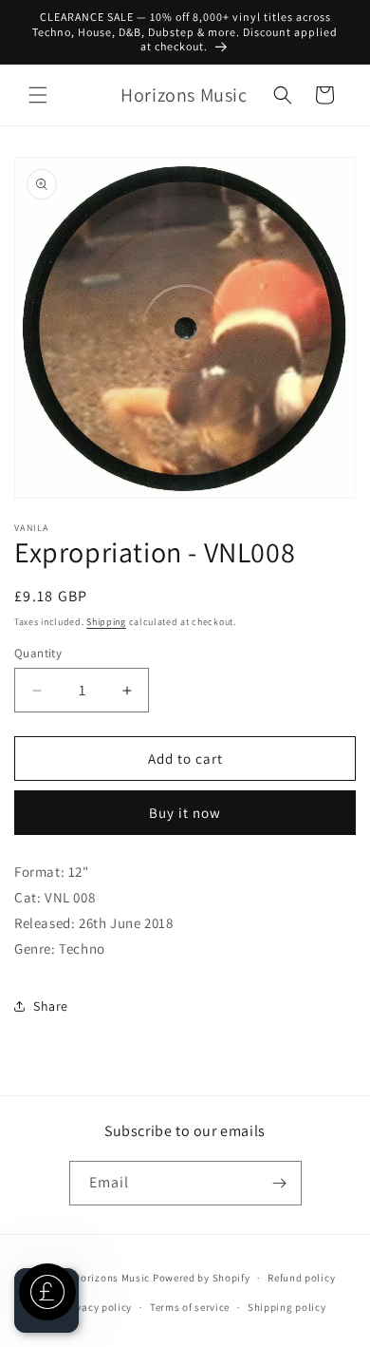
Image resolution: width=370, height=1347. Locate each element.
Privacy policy (97, 1307)
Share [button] (50, 1006)
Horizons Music (111, 1277)
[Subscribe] (280, 1183)
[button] (38, 95)
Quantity (38, 653)
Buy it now (185, 813)
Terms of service (190, 1307)
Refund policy (301, 1277)
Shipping (106, 622)
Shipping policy (287, 1307)
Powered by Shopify (201, 1277)
